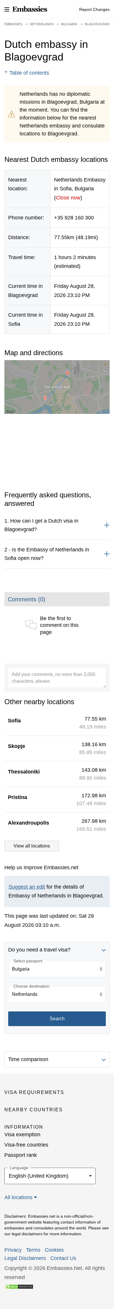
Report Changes (94, 9)
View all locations (31, 845)
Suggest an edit (26, 887)
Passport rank (20, 1155)
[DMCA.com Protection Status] (19, 1286)
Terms (33, 1250)
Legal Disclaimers (25, 1258)
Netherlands (41, 24)
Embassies (13, 24)
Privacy (13, 1250)
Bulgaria (69, 24)
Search (57, 1018)
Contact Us (63, 1258)
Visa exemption (22, 1134)
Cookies (54, 1250)
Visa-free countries (26, 1145)
